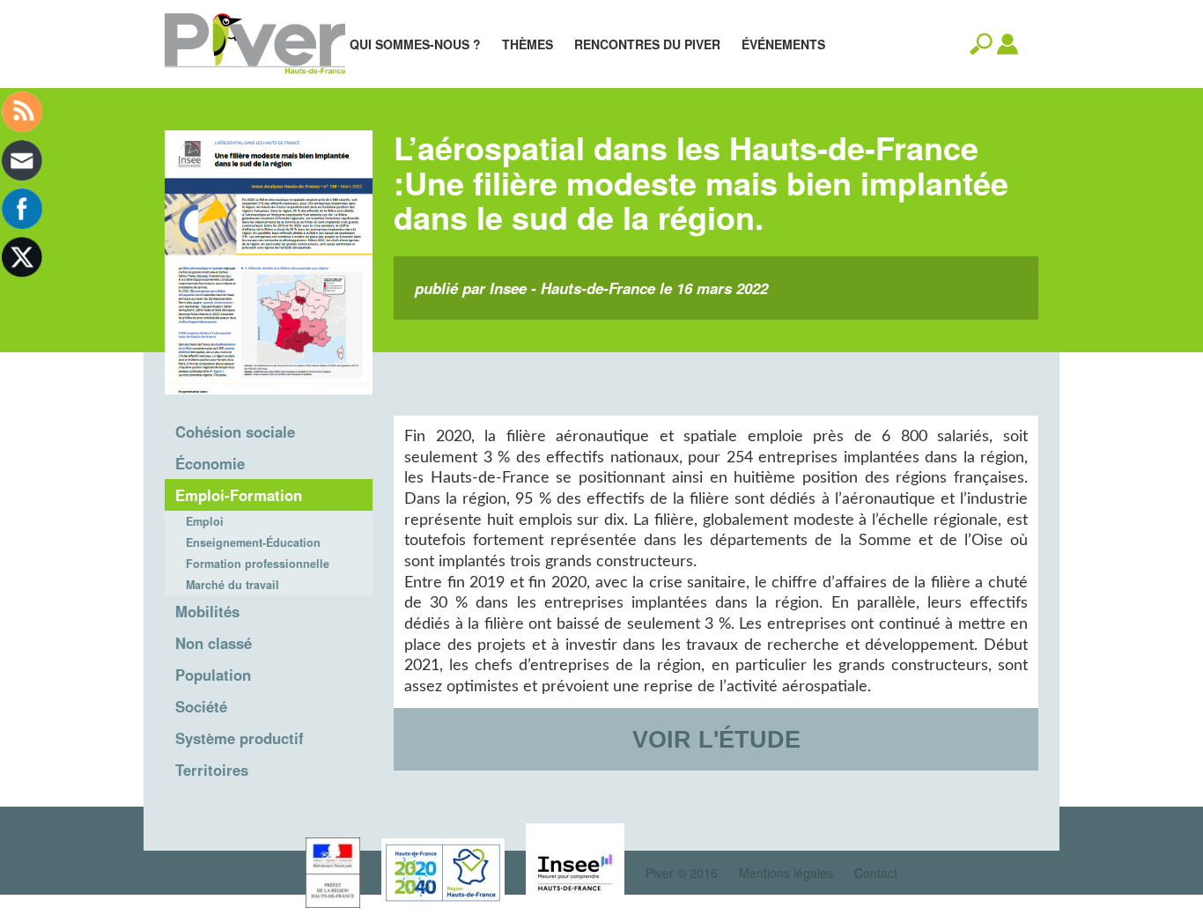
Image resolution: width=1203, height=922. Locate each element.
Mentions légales (786, 872)
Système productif (239, 738)
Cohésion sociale (235, 431)
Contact (875, 872)
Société (201, 706)
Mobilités (207, 611)
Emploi (205, 521)
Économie (210, 463)
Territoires (211, 769)
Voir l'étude (716, 739)
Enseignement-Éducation (253, 542)
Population (213, 674)
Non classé (213, 642)
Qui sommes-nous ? (415, 44)
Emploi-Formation (238, 494)
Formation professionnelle (257, 564)
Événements (783, 44)
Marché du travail (232, 585)
